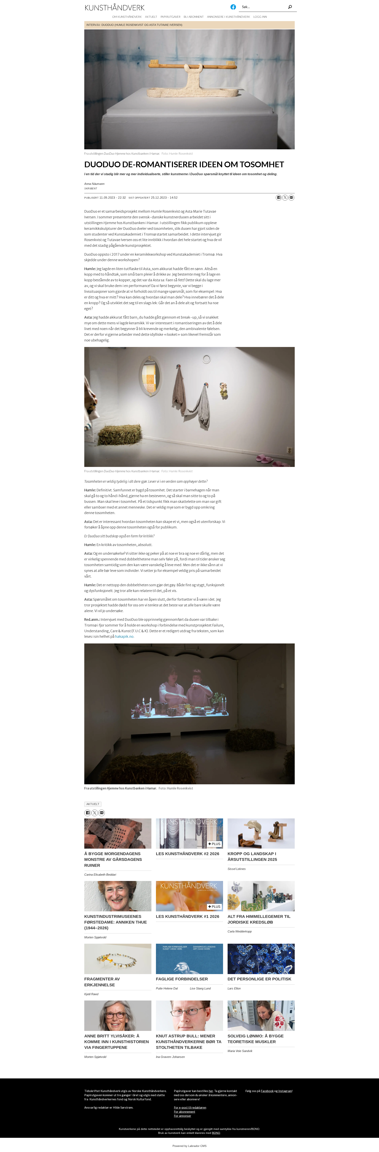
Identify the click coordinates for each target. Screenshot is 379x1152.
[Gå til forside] (114, 7)
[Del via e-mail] (291, 198)
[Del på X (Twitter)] (285, 198)
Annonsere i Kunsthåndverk (228, 16)
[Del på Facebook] (279, 198)
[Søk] (290, 7)
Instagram (285, 1091)
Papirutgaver (170, 16)
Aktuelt (151, 16)
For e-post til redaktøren (190, 1107)
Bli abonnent (194, 16)
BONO (216, 1132)
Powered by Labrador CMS (189, 1145)
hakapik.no (124, 636)
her (211, 1091)
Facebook (233, 7)
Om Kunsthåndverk (127, 16)
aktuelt (92, 804)
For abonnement (184, 1111)
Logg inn (260, 16)
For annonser (182, 1115)
